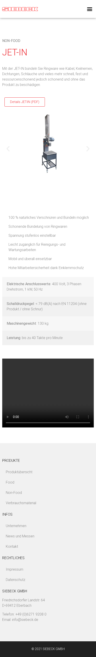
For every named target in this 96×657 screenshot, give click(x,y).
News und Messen (20, 536)
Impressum (14, 569)
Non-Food (11, 41)
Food (10, 482)
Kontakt (12, 546)
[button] (90, 9)
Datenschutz (15, 580)
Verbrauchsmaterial (21, 503)
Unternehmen (16, 526)
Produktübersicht (19, 472)
